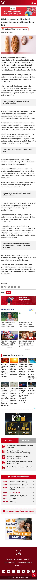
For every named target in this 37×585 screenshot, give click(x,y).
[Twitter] (18, 571)
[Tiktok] (28, 571)
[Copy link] (2, 287)
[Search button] (32, 3)
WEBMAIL (18, 565)
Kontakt (27, 559)
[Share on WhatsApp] (15, 287)
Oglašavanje (10, 562)
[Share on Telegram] (9, 287)
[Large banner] (18, 11)
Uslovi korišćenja (25, 562)
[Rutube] (23, 571)
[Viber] (33, 571)
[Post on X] (12, 287)
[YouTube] (3, 571)
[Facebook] (8, 571)
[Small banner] (18, 424)
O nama (9, 559)
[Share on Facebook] (5, 287)
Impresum (18, 559)
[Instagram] (13, 571)
